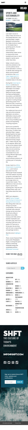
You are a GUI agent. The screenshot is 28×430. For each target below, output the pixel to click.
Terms (16, 427)
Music (17, 295)
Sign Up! (19, 382)
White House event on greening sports (13, 167)
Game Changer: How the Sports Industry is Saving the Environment (14, 200)
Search (21, 414)
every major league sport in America (12, 76)
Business (8, 20)
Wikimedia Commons (12, 249)
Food (17, 290)
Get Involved (19, 411)
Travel (9, 312)
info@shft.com (13, 354)
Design (18, 286)
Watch (22, 397)
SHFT (3, 2)
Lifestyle (9, 295)
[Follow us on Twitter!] (9, 362)
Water (18, 312)
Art (17, 279)
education (9, 288)
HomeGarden (10, 293)
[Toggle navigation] (25, 2)
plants (8, 301)
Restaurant (10, 306)
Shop (22, 401)
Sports (8, 310)
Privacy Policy (18, 423)
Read (22, 404)
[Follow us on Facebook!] (5, 362)
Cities (17, 282)
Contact (22, 427)
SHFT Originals (18, 394)
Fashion (9, 290)
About (22, 407)
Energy (18, 288)
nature (8, 299)
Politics (18, 301)
